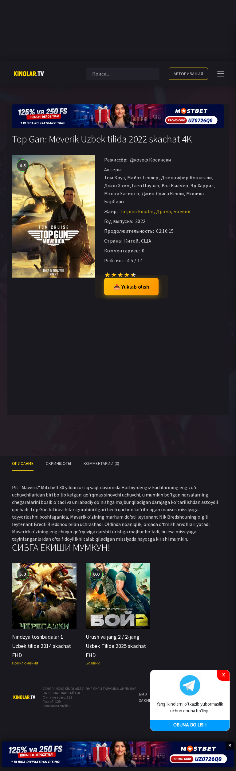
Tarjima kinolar (137, 211)
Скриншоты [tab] (58, 463)
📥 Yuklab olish (131, 286)
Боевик (181, 211)
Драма (163, 211)
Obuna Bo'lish (189, 725)
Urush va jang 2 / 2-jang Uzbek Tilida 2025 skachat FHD (116, 646)
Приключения (25, 663)
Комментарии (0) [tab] (102, 463)
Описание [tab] (22, 463)
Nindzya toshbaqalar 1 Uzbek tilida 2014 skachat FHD (41, 646)
